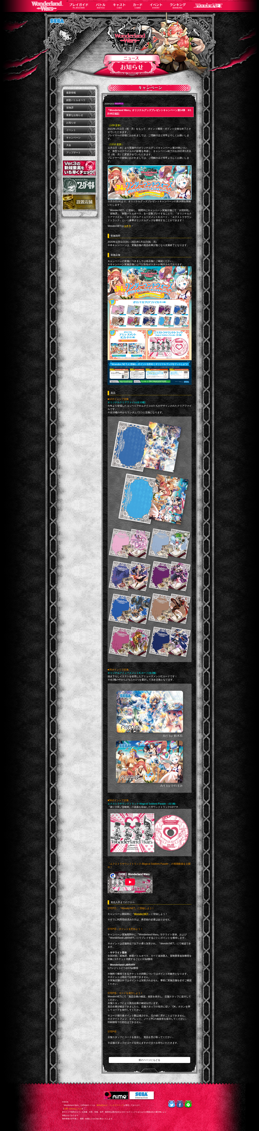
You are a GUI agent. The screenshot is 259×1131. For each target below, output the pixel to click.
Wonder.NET (141, 914)
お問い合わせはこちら (73, 1109)
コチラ (127, 226)
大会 (68, 145)
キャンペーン (73, 137)
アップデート (73, 152)
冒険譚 (69, 107)
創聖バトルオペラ (75, 100)
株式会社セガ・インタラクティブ (110, 1105)
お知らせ (71, 122)
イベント (71, 130)
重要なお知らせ (74, 115)
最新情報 (71, 92)
